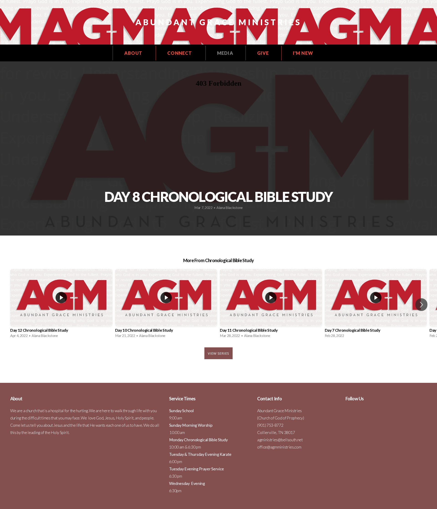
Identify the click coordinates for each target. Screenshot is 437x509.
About (133, 53)
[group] (61, 305)
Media (225, 53)
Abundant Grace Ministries (218, 22)
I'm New (303, 53)
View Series (218, 353)
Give (263, 53)
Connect (180, 53)
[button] (421, 305)
